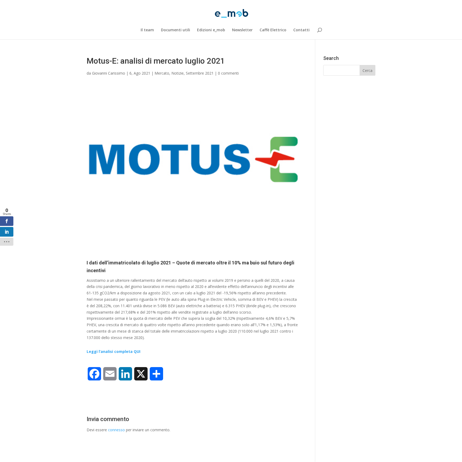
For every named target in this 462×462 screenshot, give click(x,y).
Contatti (301, 30)
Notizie (177, 73)
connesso (116, 429)
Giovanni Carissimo (108, 73)
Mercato (162, 73)
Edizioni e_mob (211, 30)
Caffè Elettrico (273, 30)
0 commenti (228, 73)
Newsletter (242, 30)
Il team (147, 30)
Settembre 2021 (200, 73)
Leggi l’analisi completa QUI (113, 351)
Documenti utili (175, 30)
